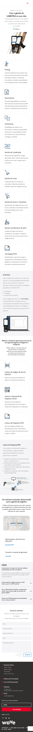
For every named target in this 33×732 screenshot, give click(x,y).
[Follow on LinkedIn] (9, 718)
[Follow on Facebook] (3, 718)
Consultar (8, 556)
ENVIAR (27, 654)
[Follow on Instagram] (6, 718)
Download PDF (9, 545)
